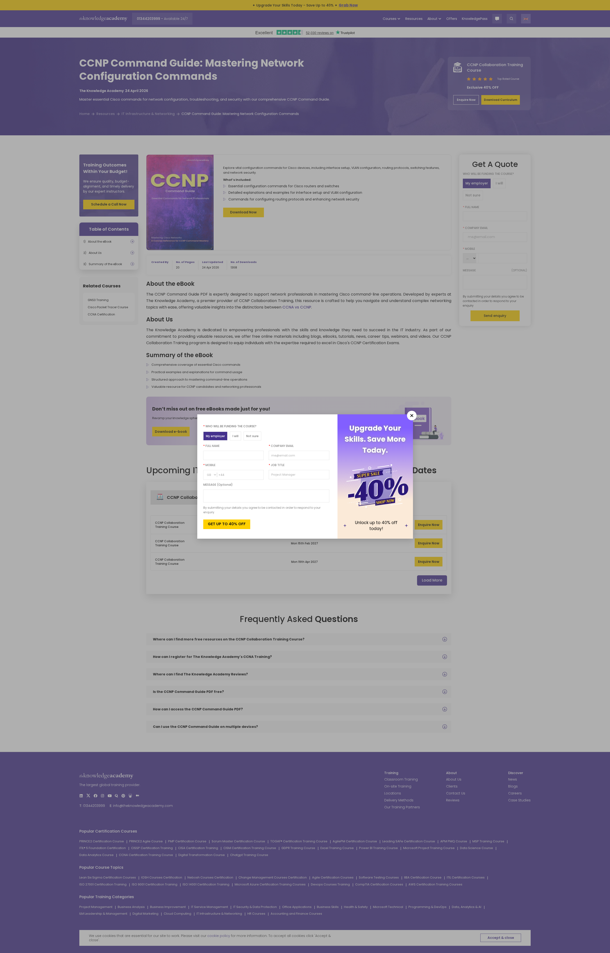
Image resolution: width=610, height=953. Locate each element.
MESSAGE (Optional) (218, 485)
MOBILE (209, 465)
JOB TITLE (277, 465)
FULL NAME (211, 446)
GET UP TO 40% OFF (227, 524)
